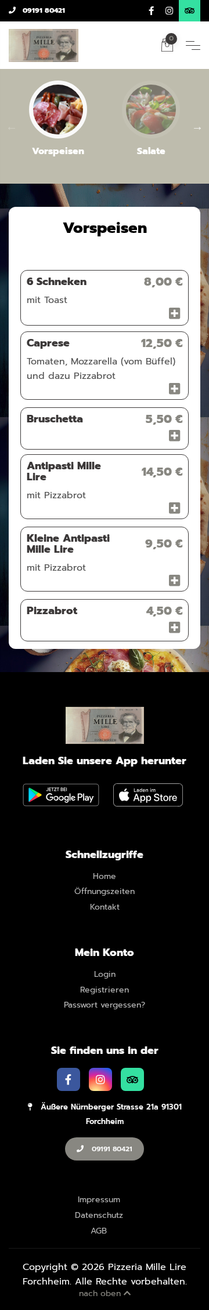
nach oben (101, 1293)
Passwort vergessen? (104, 1005)
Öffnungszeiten (104, 892)
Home (104, 877)
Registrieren (104, 990)
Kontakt (105, 908)
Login (105, 975)
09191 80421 (42, 10)
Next (197, 126)
